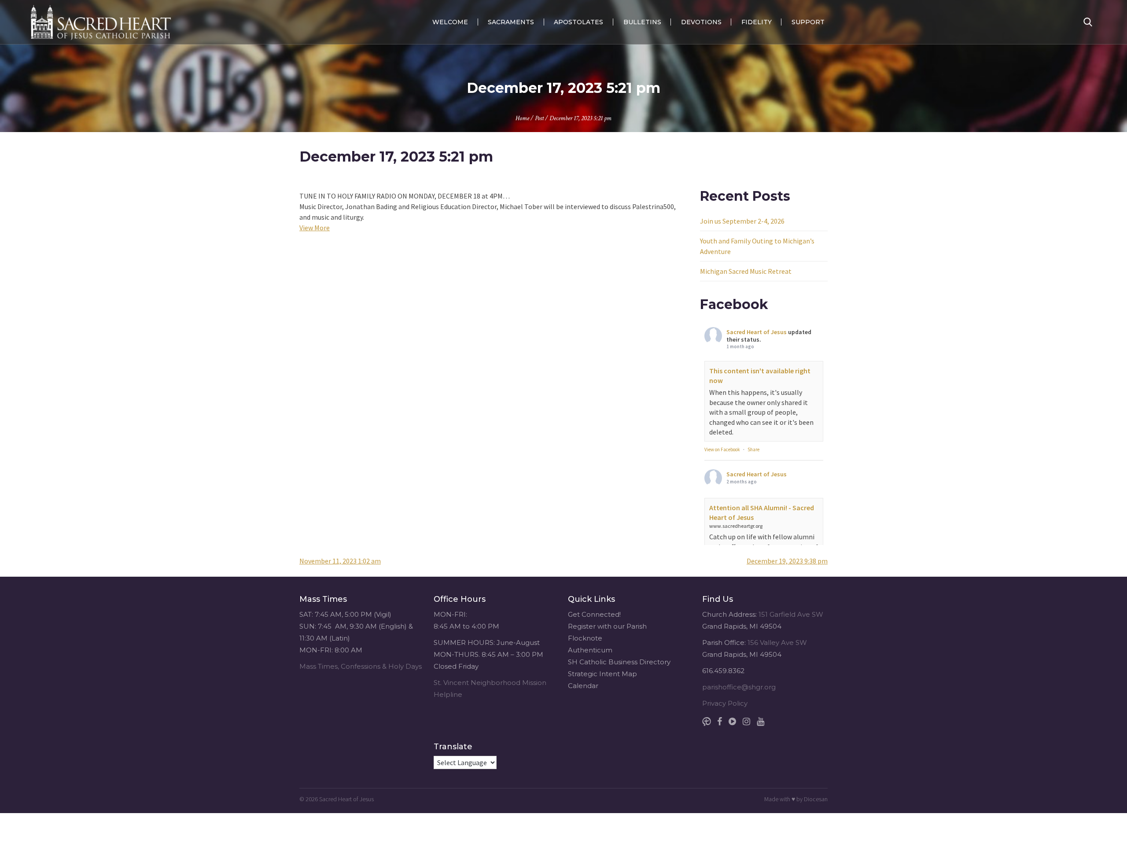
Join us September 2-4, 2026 (742, 221)
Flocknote (585, 638)
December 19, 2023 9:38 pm (787, 560)
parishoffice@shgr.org (739, 687)
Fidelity (756, 22)
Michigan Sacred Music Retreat (746, 271)
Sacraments (511, 22)
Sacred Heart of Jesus (756, 332)
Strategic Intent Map (602, 674)
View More (314, 227)
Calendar (583, 685)
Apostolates (578, 22)
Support (808, 22)
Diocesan (816, 799)
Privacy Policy (725, 703)
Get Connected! (594, 614)
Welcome (450, 22)
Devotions (701, 22)
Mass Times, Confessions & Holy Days (360, 666)
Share (753, 449)
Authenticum (590, 650)
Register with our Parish (607, 626)
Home (522, 118)
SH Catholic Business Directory (619, 662)
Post (539, 118)
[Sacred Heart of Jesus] (100, 22)
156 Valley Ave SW (777, 642)
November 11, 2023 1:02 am (340, 560)
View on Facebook (722, 449)
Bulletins (642, 22)
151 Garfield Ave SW (791, 614)
